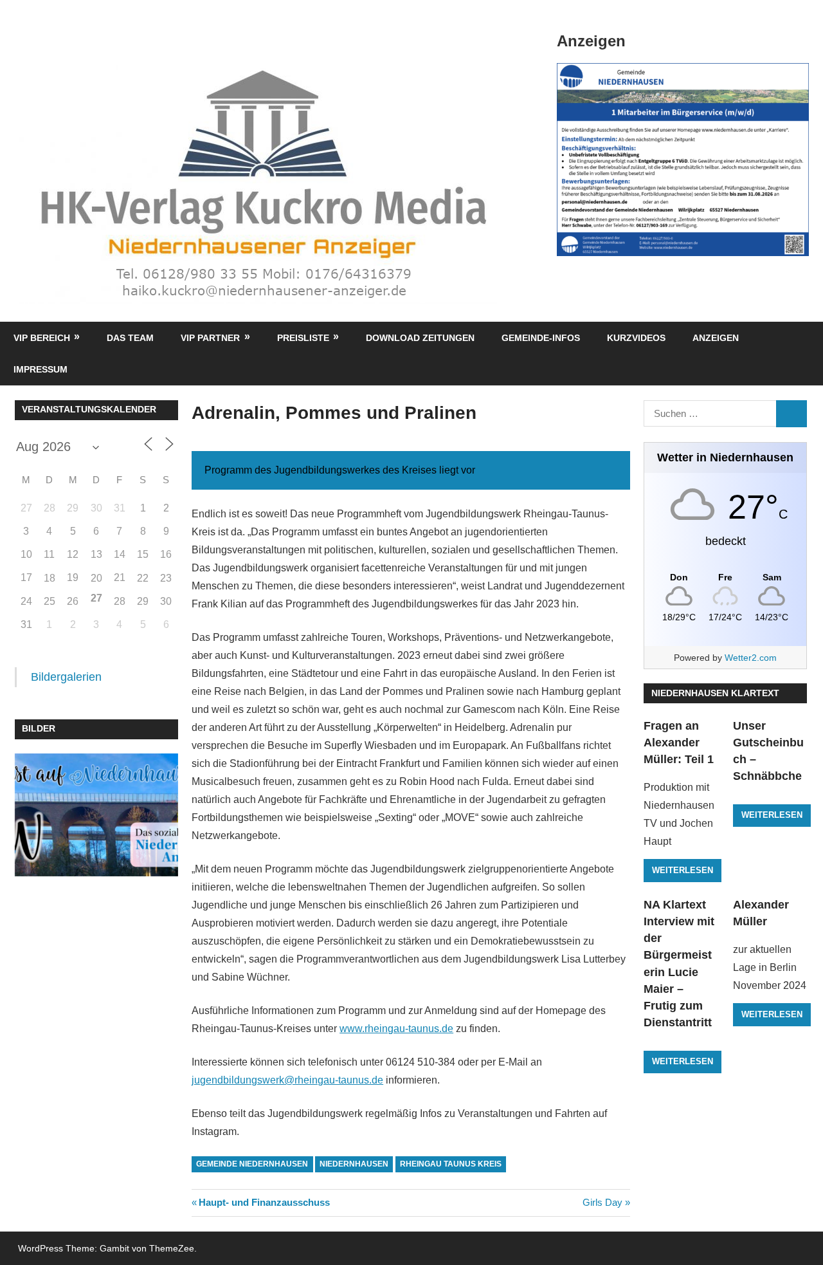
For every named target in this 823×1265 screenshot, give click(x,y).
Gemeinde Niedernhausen (252, 1163)
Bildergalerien (66, 676)
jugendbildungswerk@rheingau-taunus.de (287, 1080)
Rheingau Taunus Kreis (451, 1163)
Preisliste (303, 338)
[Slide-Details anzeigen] (683, 159)
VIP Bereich (42, 338)
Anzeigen (715, 338)
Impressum (41, 369)
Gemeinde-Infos (541, 338)
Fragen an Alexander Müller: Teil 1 (679, 742)
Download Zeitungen (420, 338)
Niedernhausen (354, 1163)
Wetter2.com (751, 657)
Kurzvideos (636, 338)
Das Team (130, 338)
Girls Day (602, 1202)
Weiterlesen (682, 870)
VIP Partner (210, 338)
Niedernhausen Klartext (715, 693)
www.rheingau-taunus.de (396, 1028)
